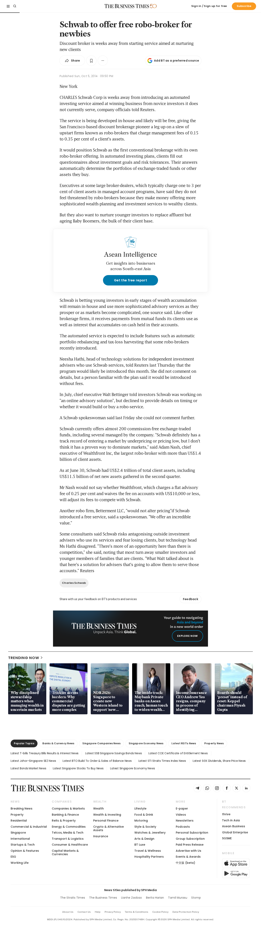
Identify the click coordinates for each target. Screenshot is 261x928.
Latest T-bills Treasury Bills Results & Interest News (45, 753)
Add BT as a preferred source (176, 61)
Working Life (20, 863)
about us (67, 911)
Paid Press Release (189, 845)
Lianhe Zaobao (131, 898)
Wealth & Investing (107, 815)
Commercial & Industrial (29, 827)
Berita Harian (155, 898)
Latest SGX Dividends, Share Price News (219, 761)
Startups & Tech (23, 845)
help (98, 911)
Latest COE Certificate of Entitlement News (178, 753)
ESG (13, 857)
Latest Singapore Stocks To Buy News (78, 768)
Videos (181, 815)
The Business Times (103, 898)
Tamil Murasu (177, 898)
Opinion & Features (25, 851)
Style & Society (145, 827)
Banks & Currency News (58, 743)
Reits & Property (64, 820)
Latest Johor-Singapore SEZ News (33, 761)
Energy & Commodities (69, 827)
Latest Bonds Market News (28, 768)
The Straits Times (72, 898)
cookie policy (160, 911)
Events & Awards (188, 857)
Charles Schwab (74, 583)
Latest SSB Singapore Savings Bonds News (113, 753)
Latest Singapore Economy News (132, 768)
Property (17, 815)
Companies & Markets (68, 808)
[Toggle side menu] (8, 6)
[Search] (14, 6)
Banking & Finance (65, 815)
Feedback (190, 599)
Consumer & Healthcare (70, 845)
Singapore (18, 833)
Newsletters (185, 820)
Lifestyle (140, 808)
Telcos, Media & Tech (67, 833)
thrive (226, 814)
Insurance (100, 836)
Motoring (141, 820)
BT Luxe (139, 845)
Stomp (196, 898)
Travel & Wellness (147, 851)
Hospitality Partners (149, 857)
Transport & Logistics (68, 839)
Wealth (98, 808)
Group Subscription (190, 839)
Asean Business (233, 826)
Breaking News (21, 808)
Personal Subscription (192, 833)
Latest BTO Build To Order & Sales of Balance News (97, 761)
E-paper (182, 808)
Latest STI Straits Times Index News (162, 761)
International (20, 839)
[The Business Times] (126, 6)
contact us (84, 911)
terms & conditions (136, 911)
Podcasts (183, 827)
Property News (214, 743)
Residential (19, 820)
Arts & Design (144, 839)
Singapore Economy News (146, 743)
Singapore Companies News (101, 743)
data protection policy (186, 911)
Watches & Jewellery (150, 833)
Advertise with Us (188, 851)
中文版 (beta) (185, 863)
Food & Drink (143, 815)
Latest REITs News (183, 743)
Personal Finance (105, 820)
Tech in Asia (231, 820)
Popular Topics (24, 743)
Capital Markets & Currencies (65, 852)
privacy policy (113, 911)
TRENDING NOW (23, 657)
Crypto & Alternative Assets (108, 828)
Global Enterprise (235, 832)
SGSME (227, 838)
